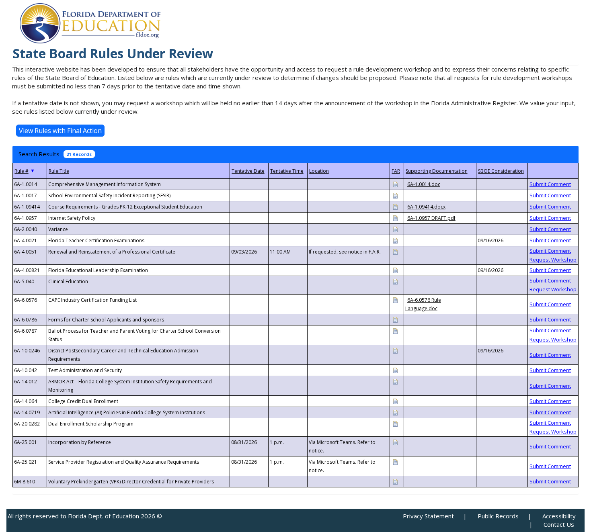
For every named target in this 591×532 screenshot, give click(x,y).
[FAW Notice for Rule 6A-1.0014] (395, 183)
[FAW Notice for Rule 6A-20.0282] (395, 423)
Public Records (498, 516)
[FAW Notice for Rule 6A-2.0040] (395, 228)
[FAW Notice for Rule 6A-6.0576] (395, 299)
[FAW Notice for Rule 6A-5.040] (395, 281)
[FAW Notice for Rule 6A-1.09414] (395, 206)
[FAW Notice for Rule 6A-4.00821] (395, 269)
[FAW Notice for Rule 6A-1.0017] (395, 195)
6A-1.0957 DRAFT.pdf (431, 218)
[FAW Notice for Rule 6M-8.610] (395, 481)
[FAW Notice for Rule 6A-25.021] (395, 461)
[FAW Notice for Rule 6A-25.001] (395, 441)
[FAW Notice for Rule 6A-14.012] (395, 381)
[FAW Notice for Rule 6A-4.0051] (395, 251)
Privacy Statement (428, 516)
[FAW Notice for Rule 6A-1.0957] (395, 217)
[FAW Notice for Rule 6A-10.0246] (395, 350)
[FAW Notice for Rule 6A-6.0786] (395, 319)
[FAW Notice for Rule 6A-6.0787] (395, 330)
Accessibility (559, 516)
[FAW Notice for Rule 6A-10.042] (395, 369)
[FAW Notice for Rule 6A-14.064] (395, 400)
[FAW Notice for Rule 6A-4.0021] (395, 240)
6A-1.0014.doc (423, 184)
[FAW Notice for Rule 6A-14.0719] (395, 412)
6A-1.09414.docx (426, 206)
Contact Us (559, 524)
